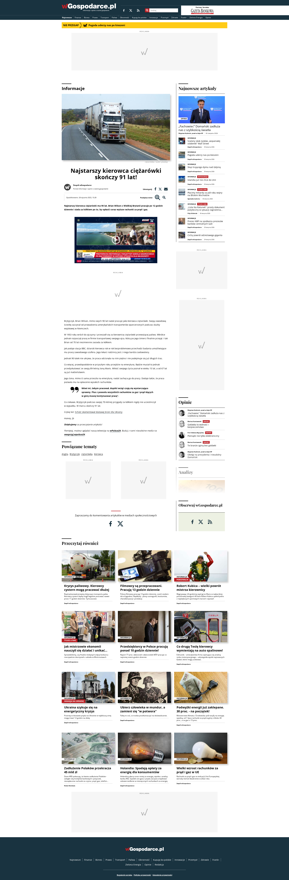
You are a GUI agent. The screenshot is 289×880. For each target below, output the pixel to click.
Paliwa (114, 17)
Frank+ (184, 17)
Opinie (208, 17)
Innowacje (153, 17)
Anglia (65, 454)
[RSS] (138, 10)
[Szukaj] (147, 10)
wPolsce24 (115, 430)
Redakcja (159, 864)
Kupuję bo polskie (139, 17)
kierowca (98, 454)
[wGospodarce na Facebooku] (124, 10)
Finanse (78, 17)
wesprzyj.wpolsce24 (74, 434)
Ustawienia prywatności (162, 875)
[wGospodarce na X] (131, 10)
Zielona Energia (196, 17)
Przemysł (164, 17)
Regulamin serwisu (124, 875)
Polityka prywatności (142, 875)
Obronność (124, 17)
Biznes (87, 17)
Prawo (95, 17)
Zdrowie (174, 17)
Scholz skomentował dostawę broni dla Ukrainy (98, 412)
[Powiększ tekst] (157, 197)
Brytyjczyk (75, 454)
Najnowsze (67, 17)
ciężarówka (86, 454)
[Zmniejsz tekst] (164, 197)
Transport (105, 17)
